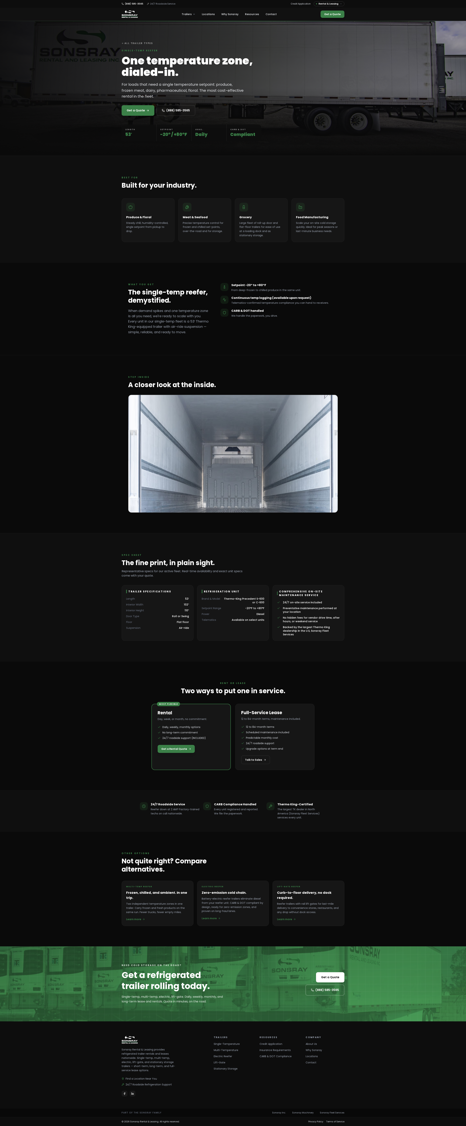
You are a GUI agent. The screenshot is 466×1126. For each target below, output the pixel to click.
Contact (271, 14)
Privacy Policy (315, 1121)
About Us (311, 1044)
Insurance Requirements (275, 1050)
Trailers (187, 14)
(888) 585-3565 (178, 110)
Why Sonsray (229, 14)
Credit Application (301, 3)
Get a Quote (332, 14)
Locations (208, 14)
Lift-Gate (219, 1062)
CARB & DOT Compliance (276, 1056)
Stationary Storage (226, 1068)
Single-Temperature (227, 1044)
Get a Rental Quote (174, 749)
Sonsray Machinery (303, 1112)
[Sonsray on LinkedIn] (132, 1094)
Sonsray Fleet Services (332, 1112)
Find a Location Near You (141, 1079)
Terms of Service (335, 1121)
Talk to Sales (253, 760)
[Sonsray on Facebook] (124, 1094)
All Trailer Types (139, 43)
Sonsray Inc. (279, 1112)
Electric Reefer (223, 1056)
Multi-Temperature (226, 1050)
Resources (252, 14)
